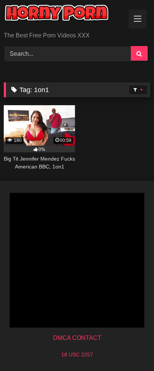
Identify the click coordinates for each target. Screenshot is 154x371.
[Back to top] (131, 348)
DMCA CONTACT (77, 338)
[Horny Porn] (63, 16)
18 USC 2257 (77, 355)
